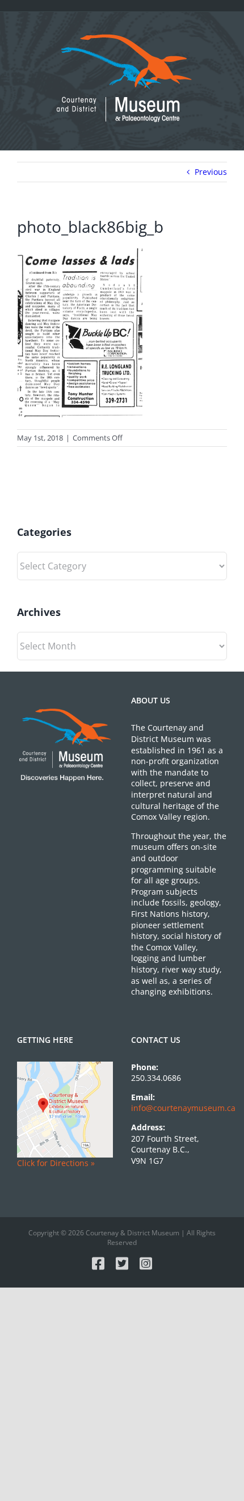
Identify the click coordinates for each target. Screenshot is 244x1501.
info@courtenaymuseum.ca (183, 1107)
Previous (211, 171)
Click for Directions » (56, 1163)
